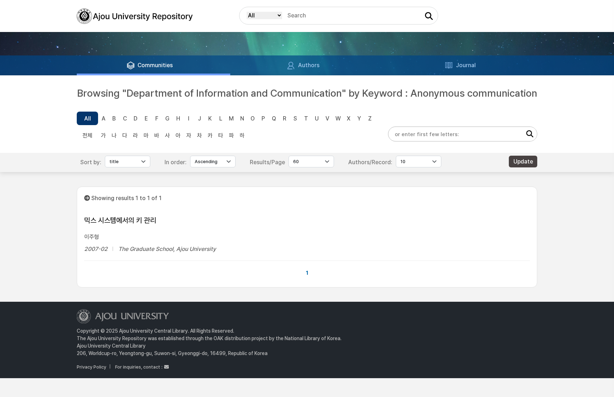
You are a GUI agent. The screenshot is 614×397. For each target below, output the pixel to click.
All (87, 118)
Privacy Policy (91, 367)
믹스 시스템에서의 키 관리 (120, 220)
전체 (87, 135)
